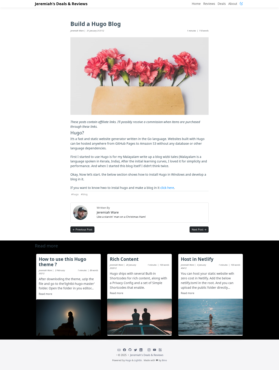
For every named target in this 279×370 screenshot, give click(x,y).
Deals (222, 3)
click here (167, 187)
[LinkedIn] (141, 350)
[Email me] (119, 350)
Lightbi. (138, 360)
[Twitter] (135, 350)
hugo (76, 194)
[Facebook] (124, 350)
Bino (164, 360)
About (232, 3)
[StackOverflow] (145, 350)
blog (85, 194)
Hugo (128, 360)
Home (196, 3)
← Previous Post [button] (82, 229)
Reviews (209, 3)
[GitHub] (130, 350)
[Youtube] (154, 350)
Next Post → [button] (199, 229)
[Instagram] (149, 350)
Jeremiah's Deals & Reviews (61, 3)
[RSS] (160, 350)
